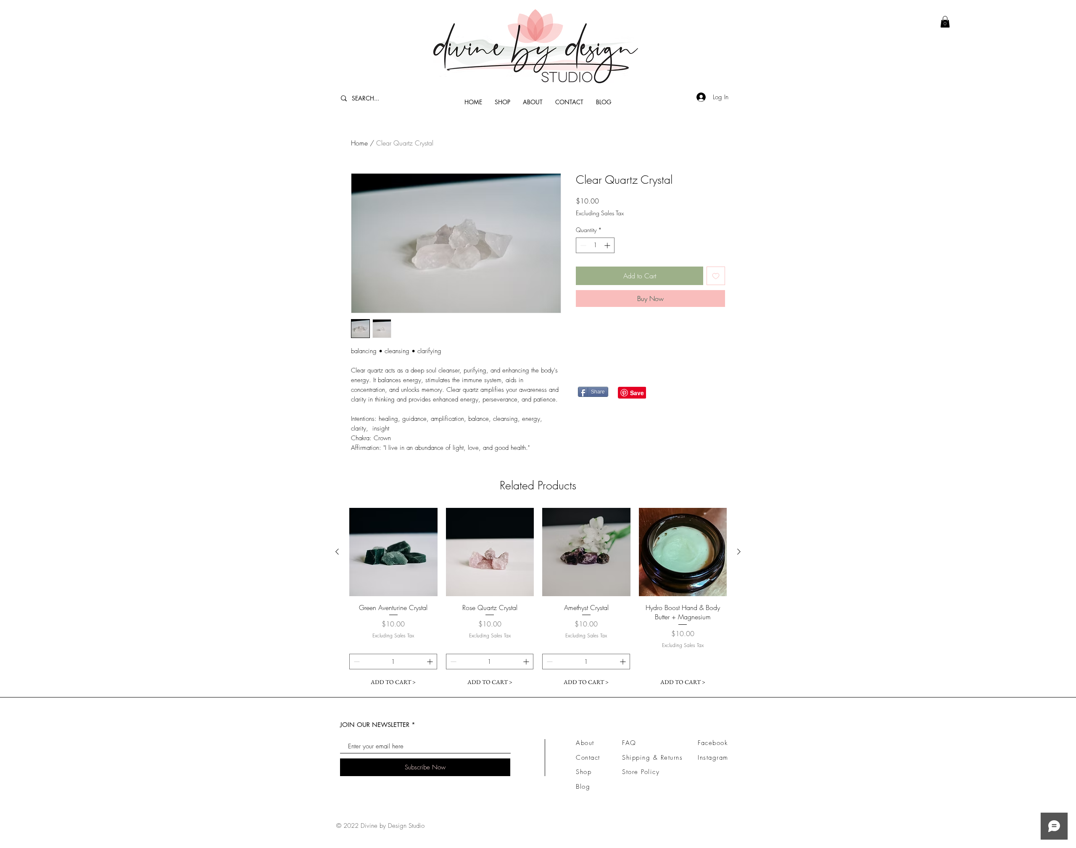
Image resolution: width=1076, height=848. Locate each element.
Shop (583, 772)
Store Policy (640, 772)
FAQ (629, 743)
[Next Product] (739, 552)
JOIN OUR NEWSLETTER (374, 724)
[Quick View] (393, 552)
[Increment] (608, 245)
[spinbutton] (595, 245)
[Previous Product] (337, 552)
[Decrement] (582, 245)
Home (359, 143)
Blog (583, 786)
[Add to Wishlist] (716, 276)
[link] (945, 21)
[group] (538, 598)
